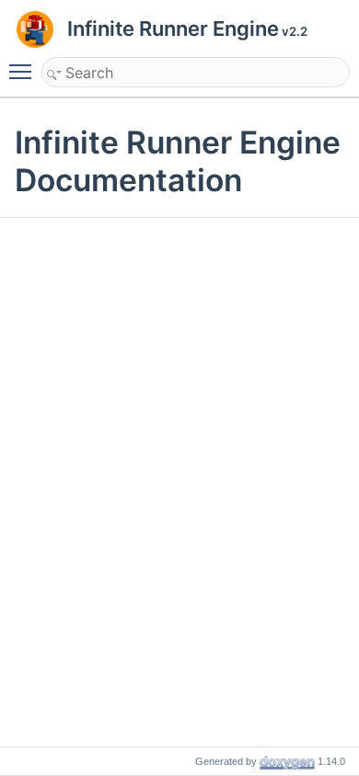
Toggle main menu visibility (24, 70)
